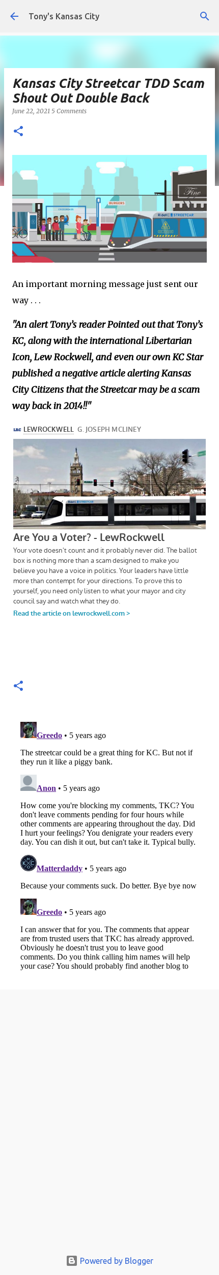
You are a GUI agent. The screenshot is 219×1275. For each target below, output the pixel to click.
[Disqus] (109, 845)
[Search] (205, 16)
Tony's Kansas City (64, 16)
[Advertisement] (109, 1122)
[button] (18, 132)
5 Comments (69, 111)
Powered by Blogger (115, 1260)
